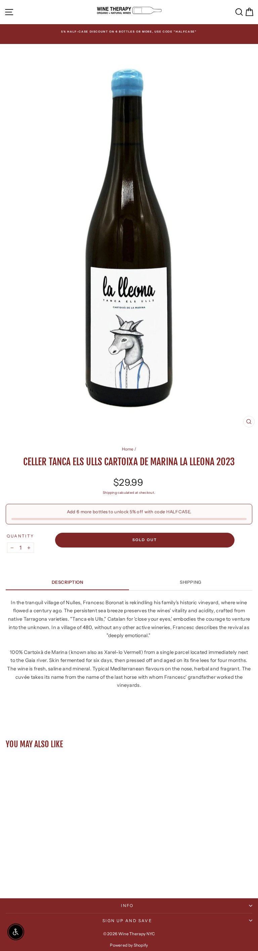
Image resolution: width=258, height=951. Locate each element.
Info (127, 905)
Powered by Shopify (129, 945)
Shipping (110, 492)
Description (67, 582)
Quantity (20, 535)
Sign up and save (127, 920)
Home (128, 448)
